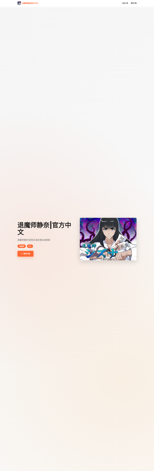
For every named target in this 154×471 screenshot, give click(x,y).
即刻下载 (134, 3)
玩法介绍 (125, 3)
